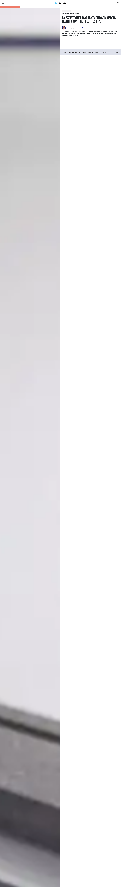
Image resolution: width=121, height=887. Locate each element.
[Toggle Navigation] (3, 3)
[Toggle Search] (118, 3)
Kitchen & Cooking (91, 7)
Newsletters (10, 7)
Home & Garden (70, 7)
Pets (111, 7)
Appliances (50, 7)
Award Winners (30, 7)
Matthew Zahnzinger (79, 27)
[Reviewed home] (60, 3)
